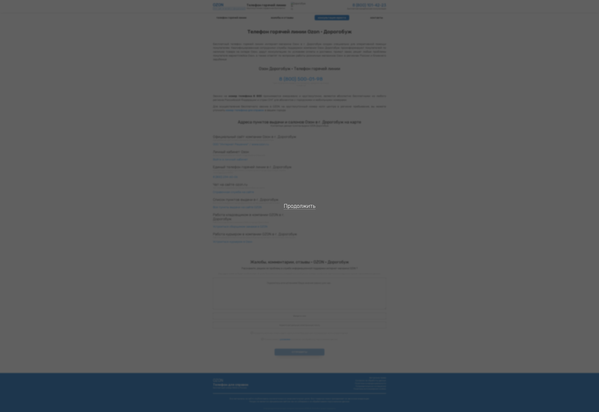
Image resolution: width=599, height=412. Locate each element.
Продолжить (299, 206)
